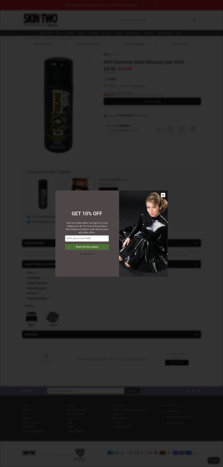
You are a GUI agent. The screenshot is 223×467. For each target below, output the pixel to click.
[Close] (163, 195)
